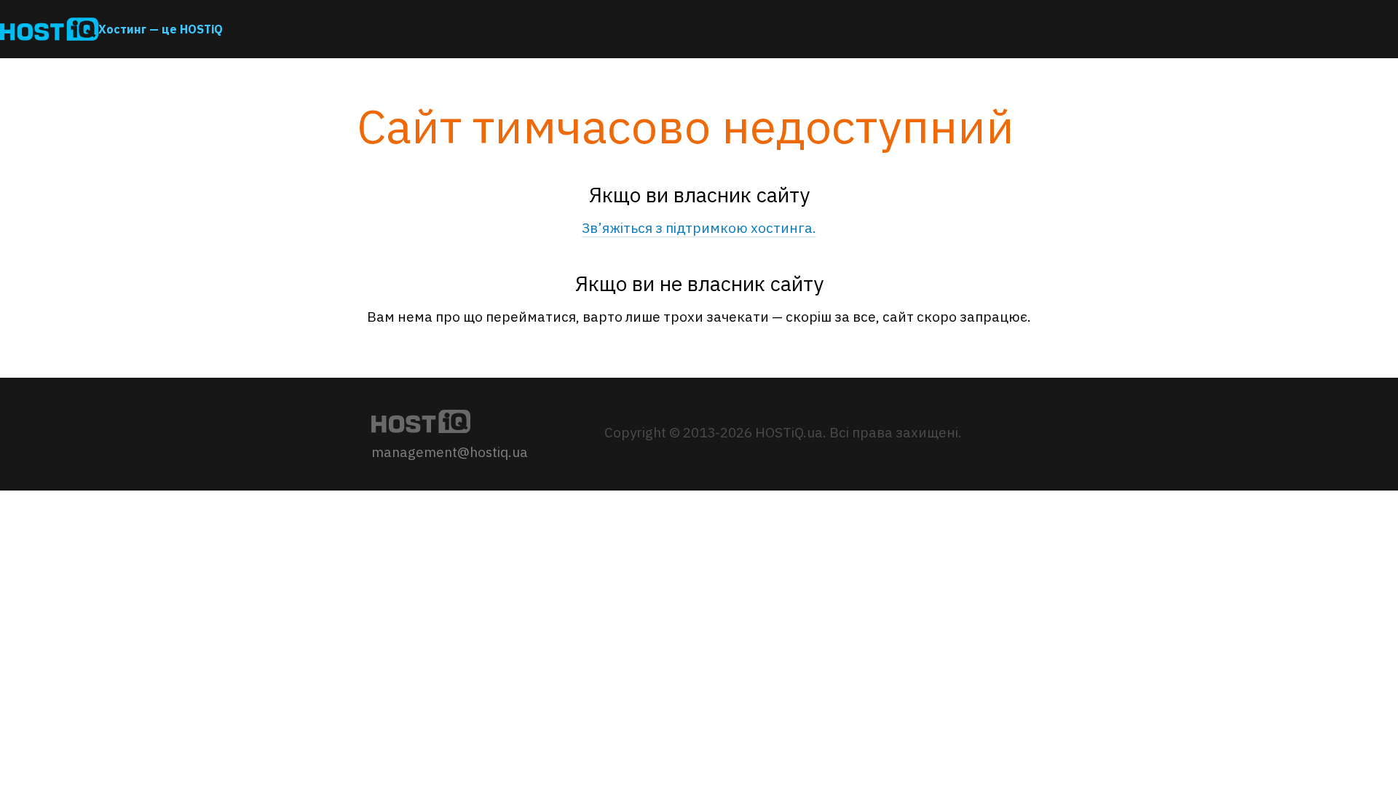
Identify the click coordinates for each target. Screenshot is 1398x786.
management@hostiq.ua (449, 452)
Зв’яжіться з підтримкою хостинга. (699, 228)
